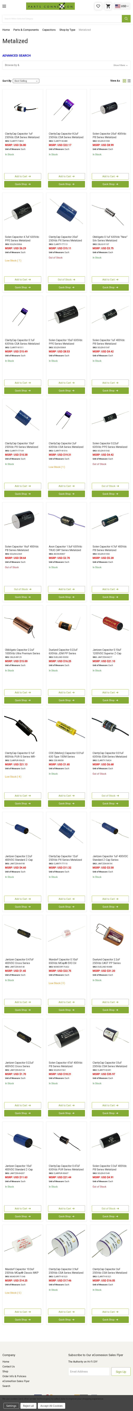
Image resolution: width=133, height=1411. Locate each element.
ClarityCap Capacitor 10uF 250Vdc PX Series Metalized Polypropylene (21, 447)
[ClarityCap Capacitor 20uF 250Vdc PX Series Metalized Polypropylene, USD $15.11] (66, 214)
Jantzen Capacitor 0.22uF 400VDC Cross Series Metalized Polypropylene (19, 1066)
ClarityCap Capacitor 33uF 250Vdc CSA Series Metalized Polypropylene (110, 1066)
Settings (11, 1406)
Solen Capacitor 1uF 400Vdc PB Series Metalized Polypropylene (109, 344)
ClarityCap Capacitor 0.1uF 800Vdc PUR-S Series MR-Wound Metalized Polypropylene (20, 758)
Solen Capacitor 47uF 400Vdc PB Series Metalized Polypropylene (65, 1066)
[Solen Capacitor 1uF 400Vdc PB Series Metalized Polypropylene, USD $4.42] (110, 317)
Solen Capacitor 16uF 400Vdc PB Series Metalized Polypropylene (22, 550)
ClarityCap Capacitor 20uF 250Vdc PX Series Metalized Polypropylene (65, 240)
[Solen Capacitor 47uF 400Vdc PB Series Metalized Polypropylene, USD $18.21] (66, 1039)
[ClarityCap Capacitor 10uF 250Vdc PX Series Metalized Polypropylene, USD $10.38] (22, 420)
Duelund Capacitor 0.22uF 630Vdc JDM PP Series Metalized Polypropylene (63, 653)
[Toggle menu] (4, 6)
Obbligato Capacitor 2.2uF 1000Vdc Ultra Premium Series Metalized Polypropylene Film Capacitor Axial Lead (22, 655)
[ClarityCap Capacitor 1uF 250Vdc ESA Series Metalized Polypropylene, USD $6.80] (22, 110)
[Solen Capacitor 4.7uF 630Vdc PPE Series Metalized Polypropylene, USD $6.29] (22, 214)
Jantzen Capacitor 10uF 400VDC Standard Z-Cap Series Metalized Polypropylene (19, 1171)
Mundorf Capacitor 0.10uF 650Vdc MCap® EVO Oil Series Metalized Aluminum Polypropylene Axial (64, 965)
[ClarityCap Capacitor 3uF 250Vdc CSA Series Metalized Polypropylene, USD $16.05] (110, 1246)
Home (5, 1361)
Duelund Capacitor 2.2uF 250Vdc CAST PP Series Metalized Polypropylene (107, 963)
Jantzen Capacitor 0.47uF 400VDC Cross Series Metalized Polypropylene (19, 963)
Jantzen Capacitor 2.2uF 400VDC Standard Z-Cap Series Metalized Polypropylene (19, 862)
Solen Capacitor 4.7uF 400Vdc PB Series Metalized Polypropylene (110, 550)
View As (115, 80)
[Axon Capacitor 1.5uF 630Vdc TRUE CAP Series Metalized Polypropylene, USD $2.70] (66, 523)
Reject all (28, 1406)
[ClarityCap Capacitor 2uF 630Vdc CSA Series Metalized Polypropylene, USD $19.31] (66, 420)
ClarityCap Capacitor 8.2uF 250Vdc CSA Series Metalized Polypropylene (66, 137)
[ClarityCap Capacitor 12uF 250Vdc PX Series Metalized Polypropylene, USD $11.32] (66, 833)
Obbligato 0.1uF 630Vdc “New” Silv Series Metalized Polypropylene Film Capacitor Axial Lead (110, 242)
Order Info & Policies (14, 1376)
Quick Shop (21, 184)
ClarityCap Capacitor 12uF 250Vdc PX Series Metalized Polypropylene (65, 860)
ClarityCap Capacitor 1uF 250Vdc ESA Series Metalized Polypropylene (22, 137)
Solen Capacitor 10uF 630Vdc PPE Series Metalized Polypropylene (65, 344)
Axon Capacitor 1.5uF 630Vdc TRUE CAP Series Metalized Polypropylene (65, 550)
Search (6, 1386)
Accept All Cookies (51, 1406)
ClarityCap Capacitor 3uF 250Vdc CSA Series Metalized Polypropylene (110, 1273)
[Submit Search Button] (126, 18)
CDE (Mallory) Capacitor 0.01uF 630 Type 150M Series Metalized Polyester (66, 757)
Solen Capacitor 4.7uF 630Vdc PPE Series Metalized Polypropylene (22, 240)
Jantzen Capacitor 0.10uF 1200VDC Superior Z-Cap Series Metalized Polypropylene (107, 655)
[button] (66, 65)
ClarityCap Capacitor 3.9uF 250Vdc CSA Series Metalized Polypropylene (66, 1273)
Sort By (6, 80)
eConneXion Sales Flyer (16, 1381)
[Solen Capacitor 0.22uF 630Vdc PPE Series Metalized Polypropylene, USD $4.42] (110, 420)
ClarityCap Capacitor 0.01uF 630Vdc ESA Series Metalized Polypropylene (110, 757)
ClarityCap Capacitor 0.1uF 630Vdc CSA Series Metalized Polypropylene (22, 344)
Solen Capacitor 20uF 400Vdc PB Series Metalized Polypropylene (109, 137)
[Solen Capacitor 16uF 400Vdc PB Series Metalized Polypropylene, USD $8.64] (22, 523)
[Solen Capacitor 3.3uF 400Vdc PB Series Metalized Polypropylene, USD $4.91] (110, 1143)
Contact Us (8, 1366)
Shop (5, 1371)
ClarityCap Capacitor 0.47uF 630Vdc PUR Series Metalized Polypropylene (66, 1169)
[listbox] (26, 81)
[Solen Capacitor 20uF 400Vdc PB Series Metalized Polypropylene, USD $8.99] (110, 110)
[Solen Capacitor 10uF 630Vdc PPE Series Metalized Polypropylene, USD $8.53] (66, 317)
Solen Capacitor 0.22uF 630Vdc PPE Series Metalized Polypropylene (110, 447)
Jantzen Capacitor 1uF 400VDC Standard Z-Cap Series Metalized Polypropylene (110, 860)
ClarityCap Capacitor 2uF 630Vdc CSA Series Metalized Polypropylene (66, 447)
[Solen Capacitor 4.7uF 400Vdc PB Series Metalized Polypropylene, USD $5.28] (110, 523)
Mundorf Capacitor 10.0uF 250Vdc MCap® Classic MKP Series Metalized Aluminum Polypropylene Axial (22, 1274)
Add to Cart (21, 176)
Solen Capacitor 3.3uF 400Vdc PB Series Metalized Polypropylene (110, 1169)
